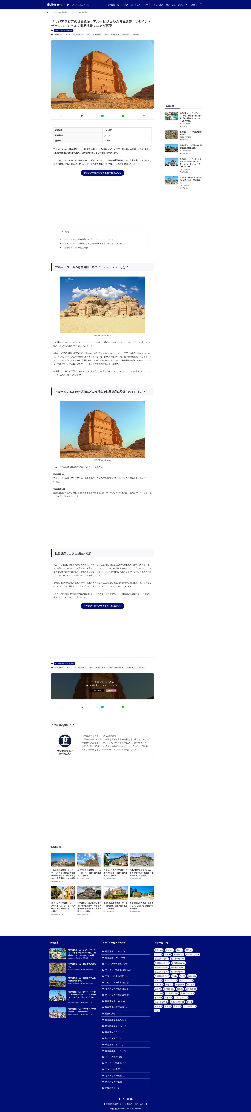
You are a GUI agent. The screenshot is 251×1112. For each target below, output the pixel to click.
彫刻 (179, 950)
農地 (169, 984)
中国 (159, 950)
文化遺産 (136, 34)
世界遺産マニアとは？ (114, 1104)
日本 (159, 984)
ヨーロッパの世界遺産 (118, 969)
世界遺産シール (115, 957)
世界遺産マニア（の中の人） (65, 752)
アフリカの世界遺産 (117, 976)
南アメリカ (186, 980)
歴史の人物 (113, 1013)
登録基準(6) (161, 967)
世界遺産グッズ (114, 1044)
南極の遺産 (112, 1087)
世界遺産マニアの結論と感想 (75, 247)
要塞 (158, 1006)
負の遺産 (169, 989)
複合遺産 (191, 989)
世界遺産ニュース (115, 1025)
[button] (61, 116)
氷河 (190, 984)
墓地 (168, 997)
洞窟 (158, 980)
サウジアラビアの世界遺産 (63, 30)
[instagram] (127, 1098)
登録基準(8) (161, 971)
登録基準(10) (162, 976)
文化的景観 (187, 993)
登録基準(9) (177, 971)
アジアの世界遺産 (116, 963)
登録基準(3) (126, 34)
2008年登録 (58, 34)
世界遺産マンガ (115, 951)
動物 (192, 976)
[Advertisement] (102, 201)
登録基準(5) (178, 963)
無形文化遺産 (177, 1002)
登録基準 (178, 954)
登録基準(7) (177, 967)
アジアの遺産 (113, 1056)
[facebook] (119, 1098)
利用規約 (129, 1104)
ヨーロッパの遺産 (115, 1062)
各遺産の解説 (97, 34)
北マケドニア (161, 1002)
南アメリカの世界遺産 (117, 994)
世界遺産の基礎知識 (116, 1007)
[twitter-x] (123, 1098)
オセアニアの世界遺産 (117, 982)
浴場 (168, 1006)
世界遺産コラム (114, 1031)
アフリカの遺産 (114, 1069)
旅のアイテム (113, 1038)
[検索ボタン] (201, 4)
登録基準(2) (115, 34)
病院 (158, 989)
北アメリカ (181, 997)
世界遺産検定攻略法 (116, 1019)
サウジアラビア (78, 34)
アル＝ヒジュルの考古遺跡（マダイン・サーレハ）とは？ (87, 239)
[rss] (131, 1098)
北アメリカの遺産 (115, 1075)
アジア (68, 34)
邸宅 (158, 954)
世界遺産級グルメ (115, 1050)
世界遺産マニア (58, 4)
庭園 (189, 950)
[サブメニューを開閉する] (147, 964)
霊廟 (177, 1006)
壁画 (158, 997)
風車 (180, 989)
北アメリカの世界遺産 (118, 988)
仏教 (159, 993)
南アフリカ (171, 980)
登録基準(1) (192, 954)
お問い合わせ (140, 1104)
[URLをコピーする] (144, 116)
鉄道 (168, 954)
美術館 (180, 984)
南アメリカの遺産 (115, 1081)
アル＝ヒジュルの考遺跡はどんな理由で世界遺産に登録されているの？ (93, 243)
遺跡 (88, 34)
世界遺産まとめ (115, 1000)
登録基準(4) (162, 963)
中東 (106, 34)
